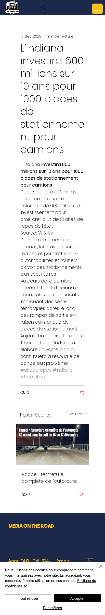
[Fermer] (98, 569)
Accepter (77, 598)
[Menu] (97, 9)
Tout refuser (28, 598)
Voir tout (77, 414)
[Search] (43, 7)
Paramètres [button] (52, 607)
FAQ (24, 561)
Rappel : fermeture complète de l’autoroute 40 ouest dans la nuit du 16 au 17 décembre (51, 478)
